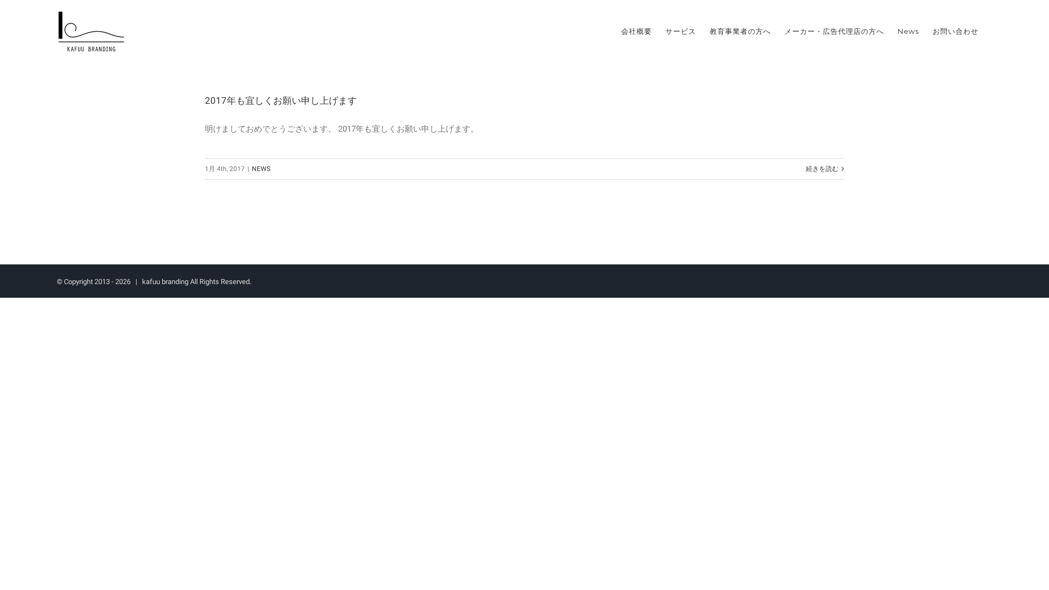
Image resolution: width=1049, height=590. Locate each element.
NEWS (261, 169)
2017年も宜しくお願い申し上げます (281, 100)
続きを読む (822, 169)
